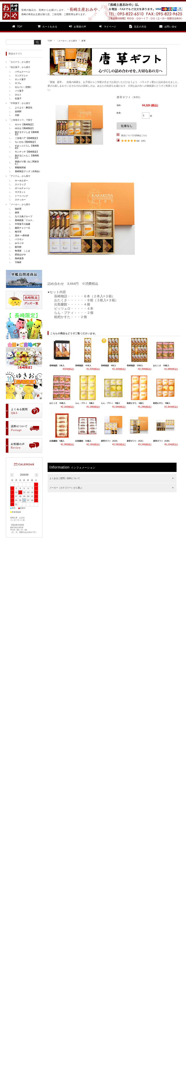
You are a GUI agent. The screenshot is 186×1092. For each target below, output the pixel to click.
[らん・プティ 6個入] (87, 387)
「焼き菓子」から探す (19, 67)
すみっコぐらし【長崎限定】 (27, 146)
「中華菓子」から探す (19, 103)
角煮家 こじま (22, 251)
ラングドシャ (21, 75)
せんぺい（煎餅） (23, 87)
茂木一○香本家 (22, 235)
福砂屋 (18, 209)
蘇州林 (18, 247)
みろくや (19, 243)
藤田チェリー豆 (22, 228)
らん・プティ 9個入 (110, 403)
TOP (19, 26)
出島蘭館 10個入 (83, 441)
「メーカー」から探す (66, 41)
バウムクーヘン (22, 72)
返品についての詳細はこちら (134, 135)
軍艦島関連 (20, 167)
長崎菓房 (19, 258)
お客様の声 (80, 26)
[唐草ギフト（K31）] (139, 425)
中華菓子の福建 (22, 224)
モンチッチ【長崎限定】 (27, 151)
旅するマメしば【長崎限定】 (27, 133)
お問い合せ (170, 26)
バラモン (19, 239)
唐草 (83, 41)
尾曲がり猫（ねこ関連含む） (27, 162)
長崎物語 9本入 (108, 365)
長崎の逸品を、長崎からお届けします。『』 (59, 9)
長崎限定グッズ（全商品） (28, 171)
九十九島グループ (23, 216)
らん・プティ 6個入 (84, 403)
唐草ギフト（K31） (135, 441)
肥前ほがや (20, 254)
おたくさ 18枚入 (161, 365)
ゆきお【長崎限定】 (25, 128)
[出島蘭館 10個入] (87, 425)
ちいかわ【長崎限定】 (26, 142)
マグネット (20, 192)
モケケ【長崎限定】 (25, 124)
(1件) (143, 141)
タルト (18, 94)
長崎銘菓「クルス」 (25, 220)
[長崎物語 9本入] (113, 350)
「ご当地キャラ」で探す (21, 120)
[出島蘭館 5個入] (61, 425)
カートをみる (49, 26)
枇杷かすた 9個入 (161, 403)
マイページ (110, 26)
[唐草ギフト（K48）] (165, 425)
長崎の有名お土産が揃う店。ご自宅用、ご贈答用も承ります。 (54, 14)
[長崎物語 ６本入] (87, 350)
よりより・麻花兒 (23, 107)
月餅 (17, 115)
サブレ (18, 83)
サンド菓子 (20, 79)
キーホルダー (21, 180)
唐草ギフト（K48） (162, 441)
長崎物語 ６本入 (83, 365)
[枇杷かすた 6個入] (139, 387)
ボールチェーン (22, 188)
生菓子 (18, 98)
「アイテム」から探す (19, 176)
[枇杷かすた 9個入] (165, 387)
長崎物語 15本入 (135, 365)
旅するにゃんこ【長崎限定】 (27, 156)
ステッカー (20, 199)
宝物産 (18, 262)
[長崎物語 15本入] (139, 350)
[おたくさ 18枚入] (165, 350)
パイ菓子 (19, 91)
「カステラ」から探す (19, 62)
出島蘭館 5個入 (56, 441)
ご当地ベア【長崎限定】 (27, 138)
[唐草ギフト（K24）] (113, 425)
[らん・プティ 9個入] (113, 387)
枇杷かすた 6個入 (135, 403)
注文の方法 (140, 26)
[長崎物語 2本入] (61, 350)
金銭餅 (18, 111)
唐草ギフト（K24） (110, 441)
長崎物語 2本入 (56, 365)
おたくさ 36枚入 (57, 403)
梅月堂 (18, 231)
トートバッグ (21, 196)
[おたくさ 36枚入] (61, 387)
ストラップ (20, 184)
